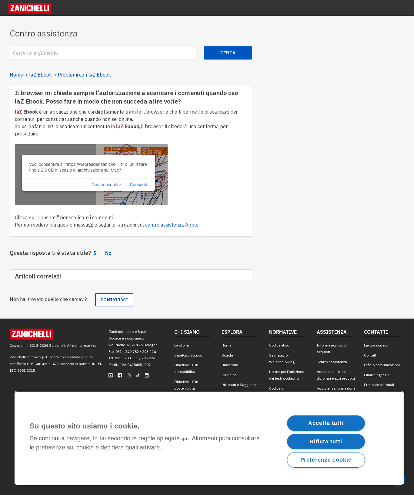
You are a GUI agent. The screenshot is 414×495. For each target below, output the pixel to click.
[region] (209, 438)
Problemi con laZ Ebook (84, 75)
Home (16, 75)
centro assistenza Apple (172, 225)
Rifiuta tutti (326, 441)
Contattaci (114, 299)
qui (185, 439)
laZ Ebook (40, 75)
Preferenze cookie (326, 460)
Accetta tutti (325, 423)
